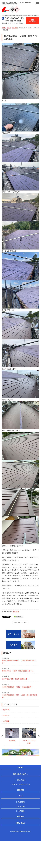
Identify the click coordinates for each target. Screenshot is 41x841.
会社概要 (20, 816)
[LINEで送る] (18, 616)
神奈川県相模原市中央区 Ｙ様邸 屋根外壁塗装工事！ (19, 660)
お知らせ (6, 715)
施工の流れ (21, 780)
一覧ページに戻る (20, 622)
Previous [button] (2, 736)
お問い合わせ (20, 823)
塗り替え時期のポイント (21, 784)
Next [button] (39, 736)
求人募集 (6, 721)
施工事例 (15, 28)
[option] (12, 736)
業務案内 (20, 790)
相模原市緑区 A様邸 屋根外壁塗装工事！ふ (18, 670)
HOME (4, 28)
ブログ (9, 28)
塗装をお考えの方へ (20, 774)
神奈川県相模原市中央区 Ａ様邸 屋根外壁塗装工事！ (19, 695)
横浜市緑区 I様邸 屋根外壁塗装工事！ (15, 678)
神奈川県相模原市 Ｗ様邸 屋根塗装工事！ (17, 686)
